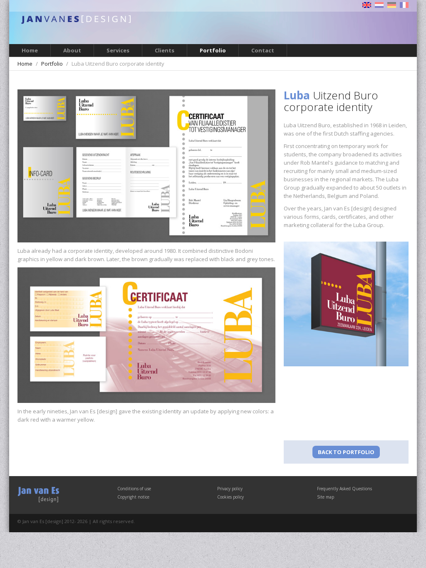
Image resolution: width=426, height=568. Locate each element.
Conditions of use (134, 488)
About (72, 50)
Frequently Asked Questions (344, 488)
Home (30, 50)
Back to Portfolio (346, 452)
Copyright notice (133, 497)
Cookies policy (230, 497)
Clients (164, 50)
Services (117, 50)
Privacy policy (230, 488)
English (366, 5)
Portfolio (213, 50)
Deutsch (391, 5)
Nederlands (379, 5)
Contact (262, 50)
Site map (325, 497)
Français (404, 5)
